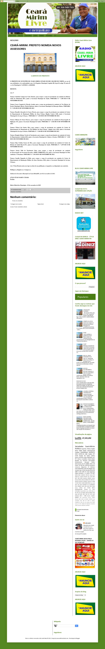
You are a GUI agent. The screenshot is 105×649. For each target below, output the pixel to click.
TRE (79, 483)
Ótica (76, 450)
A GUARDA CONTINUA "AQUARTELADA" (88, 392)
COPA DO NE (83, 502)
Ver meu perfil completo (80, 534)
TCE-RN (76, 483)
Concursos (77, 467)
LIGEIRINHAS (84, 452)
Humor (76, 457)
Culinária (88, 502)
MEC (81, 500)
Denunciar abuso (80, 515)
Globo (76, 494)
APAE (82, 499)
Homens (89, 497)
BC (80, 483)
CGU (78, 484)
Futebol (77, 452)
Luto (83, 463)
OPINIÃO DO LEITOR (88, 321)
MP (89, 479)
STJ (85, 471)
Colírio (35, 35)
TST (88, 484)
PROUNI (76, 499)
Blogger (78, 638)
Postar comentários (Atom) (20, 207)
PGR (87, 468)
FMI (91, 502)
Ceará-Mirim (28, 35)
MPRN (76, 475)
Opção (93, 449)
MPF (76, 478)
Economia (81, 457)
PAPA (79, 475)
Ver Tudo (77, 511)
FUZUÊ (84, 332)
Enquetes (85, 478)
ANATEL (93, 500)
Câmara (79, 459)
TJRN (78, 478)
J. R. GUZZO (87, 473)
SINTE (80, 499)
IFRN (80, 479)
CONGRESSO (77, 502)
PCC (79, 476)
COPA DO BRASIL (84, 479)
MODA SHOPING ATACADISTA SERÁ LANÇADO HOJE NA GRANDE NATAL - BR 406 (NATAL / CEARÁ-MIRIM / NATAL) (85, 420)
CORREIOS (83, 475)
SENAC (76, 505)
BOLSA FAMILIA (89, 492)
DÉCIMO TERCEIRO (89, 499)
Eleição (93, 459)
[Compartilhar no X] (30, 189)
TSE (79, 465)
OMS (84, 494)
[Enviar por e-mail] (27, 189)
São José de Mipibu (81, 492)
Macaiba (88, 470)
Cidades (41, 35)
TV (55, 35)
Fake (80, 497)
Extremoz (92, 467)
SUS (85, 487)
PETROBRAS (77, 491)
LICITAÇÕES (77, 500)
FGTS (91, 494)
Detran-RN (92, 470)
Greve (76, 487)
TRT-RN (88, 487)
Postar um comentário (17, 200)
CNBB (85, 495)
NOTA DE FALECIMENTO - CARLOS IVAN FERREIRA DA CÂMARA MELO (88, 405)
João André (88, 523)
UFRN (81, 478)
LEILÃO (81, 476)
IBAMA (93, 497)
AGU (76, 484)
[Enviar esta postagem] (24, 189)
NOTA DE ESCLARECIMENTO (87, 369)
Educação (87, 462)
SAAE (88, 471)
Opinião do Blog (91, 481)
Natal (84, 450)
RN (85, 500)
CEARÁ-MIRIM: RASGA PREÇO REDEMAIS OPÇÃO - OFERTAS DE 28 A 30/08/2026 (84, 540)
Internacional (91, 450)
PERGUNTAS (90, 457)
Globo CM (92, 463)
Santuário (79, 505)
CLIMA (93, 486)
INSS (84, 470)
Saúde (90, 454)
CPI (88, 467)
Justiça (85, 457)
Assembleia (84, 459)
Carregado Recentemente (82, 509)
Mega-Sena (84, 467)
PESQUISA (81, 473)
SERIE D (77, 471)
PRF (94, 475)
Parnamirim (92, 465)
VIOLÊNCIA (87, 505)
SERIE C (81, 495)
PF (84, 463)
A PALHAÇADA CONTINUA (86, 310)
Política (78, 449)
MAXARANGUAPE (78, 489)
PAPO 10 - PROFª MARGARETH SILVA (87, 356)
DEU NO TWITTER (85, 465)
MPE (81, 494)
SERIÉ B (89, 500)
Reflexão (77, 495)
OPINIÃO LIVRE (80, 486)
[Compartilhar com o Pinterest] (33, 189)
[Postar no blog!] (29, 189)
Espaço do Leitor (84, 455)
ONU (81, 484)
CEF (88, 494)
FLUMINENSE (92, 484)
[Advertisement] (85, 106)
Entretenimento (78, 462)
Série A (93, 491)
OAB (91, 479)
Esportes (83, 449)
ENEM (76, 476)
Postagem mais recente (16, 204)
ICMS (90, 491)
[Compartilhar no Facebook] (32, 189)
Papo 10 (20, 35)
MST (94, 473)
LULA (76, 455)
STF (94, 454)
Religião (91, 468)
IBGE (94, 476)
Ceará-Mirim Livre (84, 491)
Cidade (89, 459)
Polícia (89, 449)
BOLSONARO (92, 460)
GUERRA (87, 463)
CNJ (88, 476)
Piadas (76, 465)
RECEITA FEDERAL (83, 481)
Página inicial (12, 35)
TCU (91, 473)
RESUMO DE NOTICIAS (81, 460)
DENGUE (89, 478)
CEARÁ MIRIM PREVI (86, 483)
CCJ (84, 499)
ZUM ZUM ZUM (88, 486)
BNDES (93, 487)
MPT (83, 500)
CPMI (85, 468)
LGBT (94, 494)
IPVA (76, 486)
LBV (79, 494)
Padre (80, 450)
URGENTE (83, 505)
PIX (75, 492)
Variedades (49, 35)
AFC (94, 457)
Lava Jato (93, 483)
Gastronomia (84, 497)
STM (86, 494)
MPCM (80, 487)
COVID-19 (81, 454)
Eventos (88, 495)
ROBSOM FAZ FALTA (81, 381)
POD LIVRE (81, 471)
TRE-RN (87, 475)
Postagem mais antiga (64, 204)
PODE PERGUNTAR (79, 468)
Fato (94, 499)
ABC (86, 454)
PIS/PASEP (85, 484)
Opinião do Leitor (89, 489)
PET (76, 459)
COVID (91, 476)
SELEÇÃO (85, 476)
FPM (94, 492)
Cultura (91, 475)
